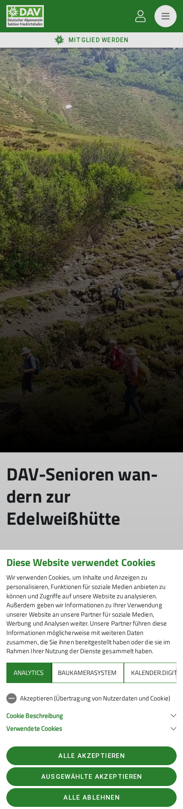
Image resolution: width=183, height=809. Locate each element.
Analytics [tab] (28, 673)
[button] (91, 714)
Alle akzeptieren (91, 756)
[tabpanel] (91, 711)
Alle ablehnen (91, 797)
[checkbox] (91, 698)
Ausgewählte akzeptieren (92, 776)
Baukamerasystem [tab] (87, 673)
